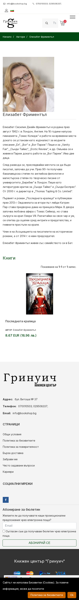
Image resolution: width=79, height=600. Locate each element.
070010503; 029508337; (49, 3)
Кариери (8, 471)
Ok (71, 595)
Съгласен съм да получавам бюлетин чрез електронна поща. (39, 533)
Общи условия (12, 434)
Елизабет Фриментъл (24, 330)
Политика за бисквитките (19, 440)
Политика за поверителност (21, 446)
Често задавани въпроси (19, 465)
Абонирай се (39, 542)
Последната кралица (20, 321)
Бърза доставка (13, 453)
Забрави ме (10, 459)
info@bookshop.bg (17, 3)
